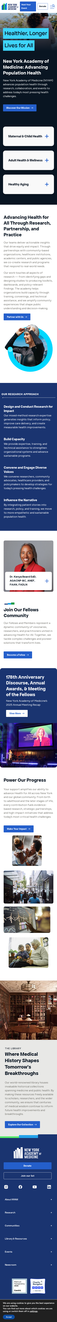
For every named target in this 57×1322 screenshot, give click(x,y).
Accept (9, 1317)
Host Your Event (26, 6)
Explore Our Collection (20, 1124)
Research (28, 1212)
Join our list (27, 1175)
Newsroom (28, 1264)
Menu (52, 6)
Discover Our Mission (18, 107)
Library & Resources (28, 1238)
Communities (28, 1225)
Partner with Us (15, 316)
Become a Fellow (16, 654)
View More (15, 713)
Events (28, 1251)
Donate (42, 6)
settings (34, 1311)
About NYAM (28, 1199)
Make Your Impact (17, 828)
